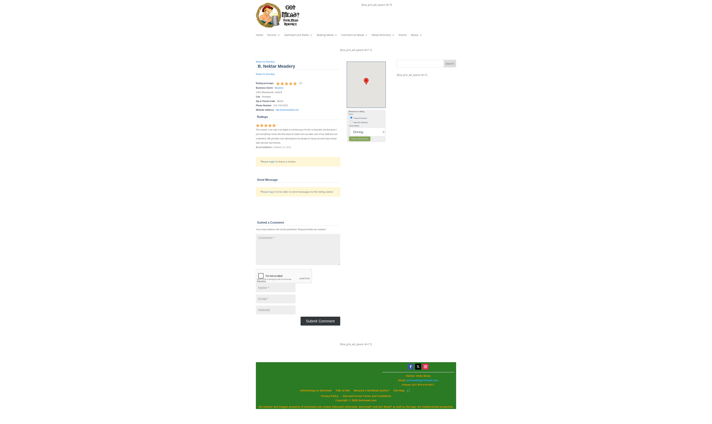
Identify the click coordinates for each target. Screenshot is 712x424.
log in (272, 191)
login (272, 161)
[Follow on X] (418, 367)
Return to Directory (265, 62)
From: (351, 114)
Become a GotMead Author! (371, 390)
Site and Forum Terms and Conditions (367, 396)
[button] (366, 81)
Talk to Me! (343, 390)
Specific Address (360, 122)
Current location (360, 118)
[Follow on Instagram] (425, 367)
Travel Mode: (354, 126)
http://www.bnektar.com (287, 110)
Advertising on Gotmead (316, 390)
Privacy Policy (330, 396)
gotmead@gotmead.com (422, 380)
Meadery (279, 88)
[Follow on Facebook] (411, 367)
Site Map (399, 390)
